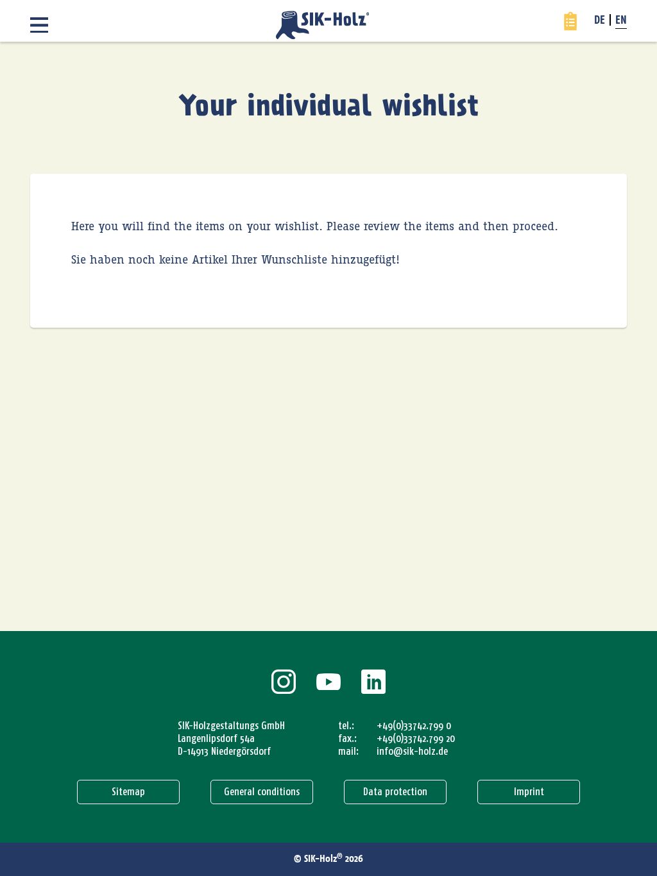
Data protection (395, 792)
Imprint (529, 792)
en (621, 21)
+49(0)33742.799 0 (414, 726)
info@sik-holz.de (412, 751)
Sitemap (128, 792)
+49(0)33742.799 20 (416, 738)
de (599, 21)
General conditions (262, 792)
